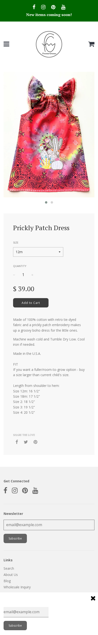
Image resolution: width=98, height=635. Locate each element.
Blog (7, 581)
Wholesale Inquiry (17, 587)
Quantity (19, 266)
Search (9, 568)
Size (15, 242)
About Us (11, 574)
